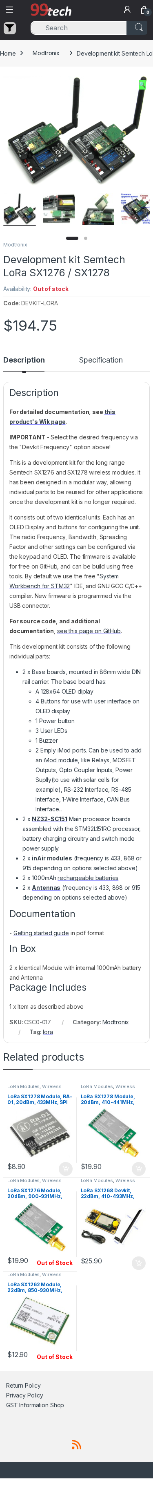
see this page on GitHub (89, 630)
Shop (57, 1405)
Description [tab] (23, 360)
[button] (142, 85)
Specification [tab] (100, 360)
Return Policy (23, 1385)
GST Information (27, 1405)
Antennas (46, 887)
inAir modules (52, 858)
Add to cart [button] (66, 1169)
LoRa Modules (23, 1086)
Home (8, 52)
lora (48, 1031)
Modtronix (46, 52)
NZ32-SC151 (49, 818)
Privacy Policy (24, 1395)
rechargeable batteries (88, 877)
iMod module (61, 760)
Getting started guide (41, 932)
